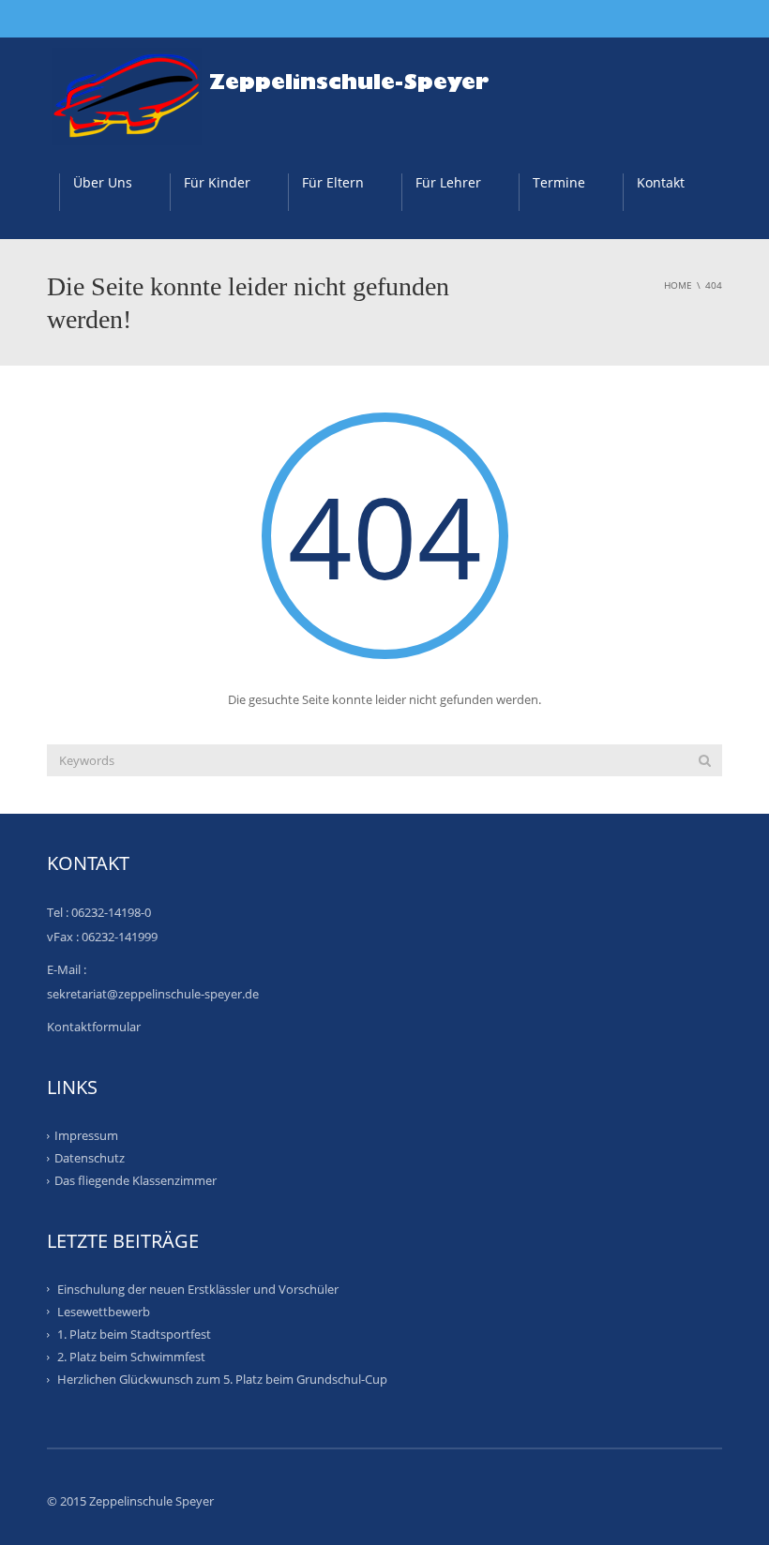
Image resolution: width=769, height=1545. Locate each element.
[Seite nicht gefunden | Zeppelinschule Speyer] (280, 90)
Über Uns (102, 182)
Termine (559, 182)
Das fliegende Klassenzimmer (135, 1180)
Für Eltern (333, 182)
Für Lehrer (448, 182)
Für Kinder (217, 182)
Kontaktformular (94, 1026)
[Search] (704, 760)
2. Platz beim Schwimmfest (131, 1356)
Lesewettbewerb (103, 1311)
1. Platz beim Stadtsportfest (134, 1334)
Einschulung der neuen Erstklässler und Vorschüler (198, 1288)
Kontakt (661, 182)
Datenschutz (89, 1157)
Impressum (86, 1135)
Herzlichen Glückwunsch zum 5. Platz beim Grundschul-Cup (222, 1379)
